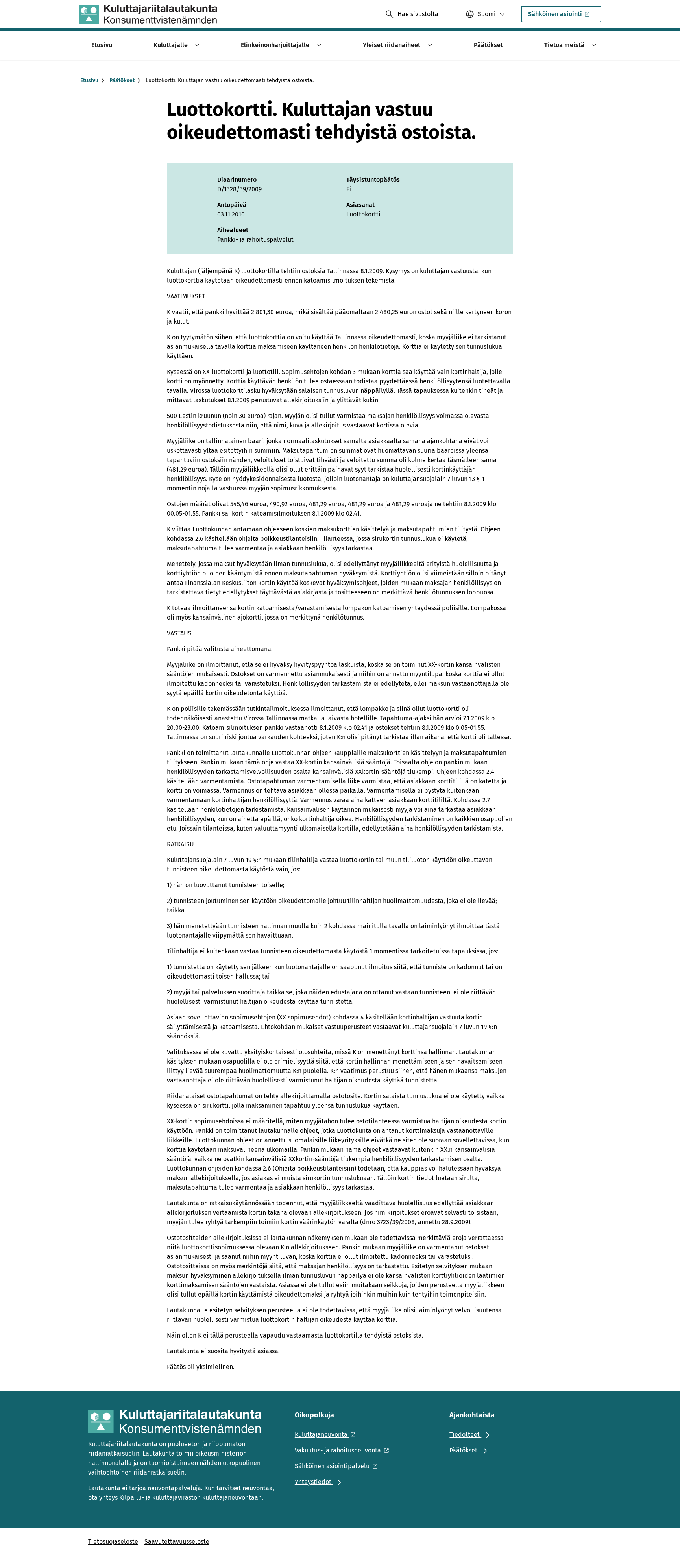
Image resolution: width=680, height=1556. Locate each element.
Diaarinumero (237, 179)
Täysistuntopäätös (373, 179)
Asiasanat (360, 205)
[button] (196, 45)
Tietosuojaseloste (113, 1541)
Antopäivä (231, 205)
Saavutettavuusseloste (176, 1541)
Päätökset (122, 80)
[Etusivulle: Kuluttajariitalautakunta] (148, 14)
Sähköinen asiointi (555, 14)
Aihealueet (232, 230)
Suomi (487, 14)
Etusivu (89, 80)
